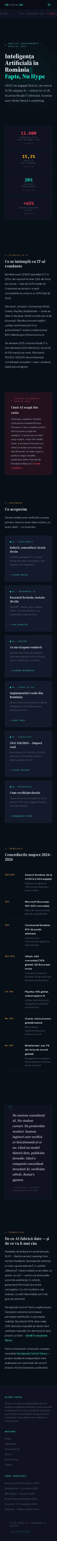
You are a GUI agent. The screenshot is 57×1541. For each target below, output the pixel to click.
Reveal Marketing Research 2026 (21, 1499)
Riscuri (8, 1454)
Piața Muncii (10, 1444)
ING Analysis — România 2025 (20, 1493)
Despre (8, 1465)
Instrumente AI (12, 1449)
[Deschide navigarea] (49, 5)
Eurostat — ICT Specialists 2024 (21, 1504)
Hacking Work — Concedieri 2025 (21, 1488)
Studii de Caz (11, 1459)
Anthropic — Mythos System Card (22, 1509)
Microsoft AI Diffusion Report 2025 (22, 1483)
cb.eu (14, 5)
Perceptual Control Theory (32, 1353)
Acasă (8, 1438)
